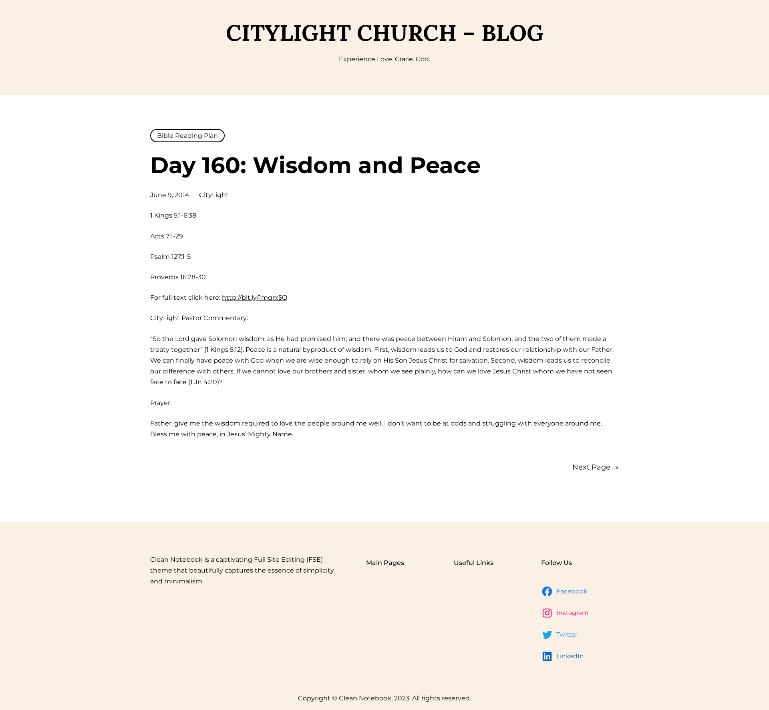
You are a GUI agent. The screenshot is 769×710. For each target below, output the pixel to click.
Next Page (595, 467)
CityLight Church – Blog (385, 32)
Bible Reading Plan (187, 135)
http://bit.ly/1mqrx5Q (254, 297)
